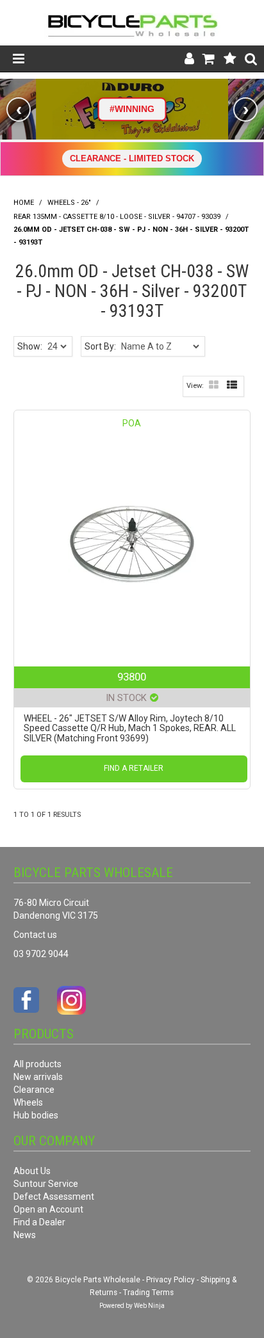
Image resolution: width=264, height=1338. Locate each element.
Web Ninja (149, 1305)
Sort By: (100, 346)
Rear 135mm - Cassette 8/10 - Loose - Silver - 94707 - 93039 (116, 217)
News (24, 1235)
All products (37, 1064)
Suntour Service (45, 1184)
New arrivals (38, 1077)
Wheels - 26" (69, 202)
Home (23, 202)
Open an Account (48, 1209)
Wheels (28, 1102)
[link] (132, 109)
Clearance (33, 1089)
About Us (32, 1171)
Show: (29, 346)
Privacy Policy (170, 1279)
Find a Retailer (133, 768)
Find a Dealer (39, 1222)
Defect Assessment (53, 1196)
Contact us (35, 935)
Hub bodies (35, 1115)
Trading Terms (148, 1292)
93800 (131, 676)
